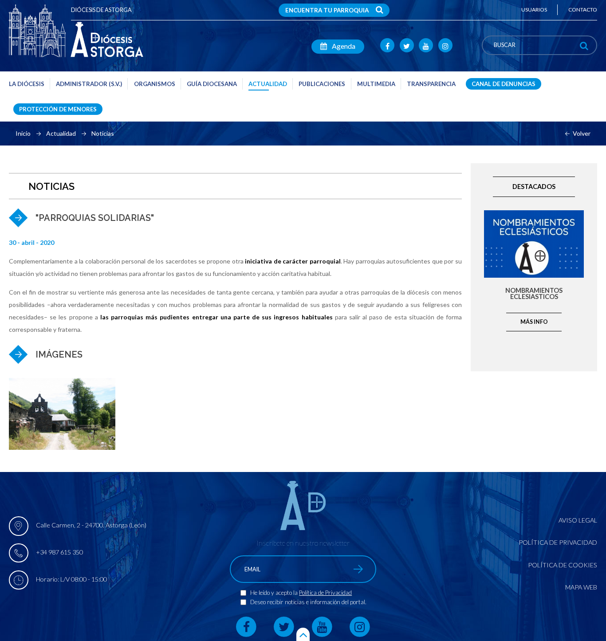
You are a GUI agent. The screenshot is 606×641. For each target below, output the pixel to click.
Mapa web (581, 587)
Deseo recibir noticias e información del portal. (308, 602)
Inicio (23, 133)
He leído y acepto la (274, 592)
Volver (581, 133)
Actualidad (61, 133)
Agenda (343, 46)
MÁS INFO (534, 322)
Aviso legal (578, 520)
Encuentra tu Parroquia (327, 10)
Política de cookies (562, 565)
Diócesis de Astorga (101, 10)
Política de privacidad (558, 542)
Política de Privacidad (325, 592)
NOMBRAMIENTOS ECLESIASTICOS (534, 293)
